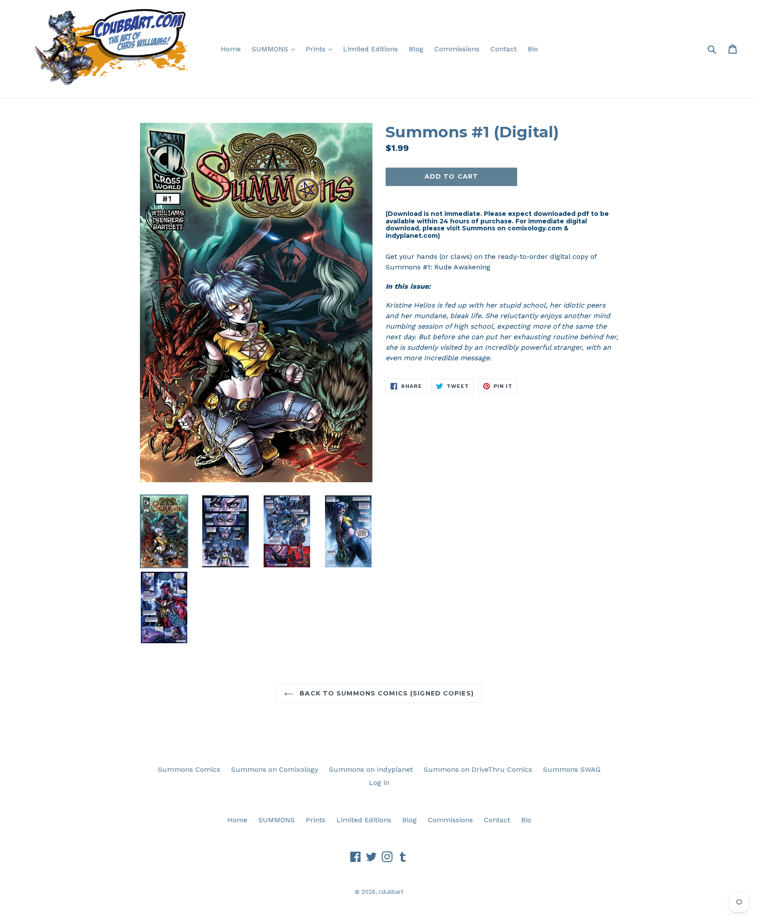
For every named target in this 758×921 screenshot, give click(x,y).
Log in (379, 782)
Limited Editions (370, 49)
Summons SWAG (572, 769)
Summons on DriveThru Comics (478, 769)
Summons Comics (189, 769)
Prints (321, 48)
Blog (416, 49)
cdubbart (391, 892)
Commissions (456, 49)
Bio (533, 49)
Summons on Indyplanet (371, 769)
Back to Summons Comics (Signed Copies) (385, 693)
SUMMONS (275, 48)
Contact (503, 49)
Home (231, 49)
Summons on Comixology (274, 769)
